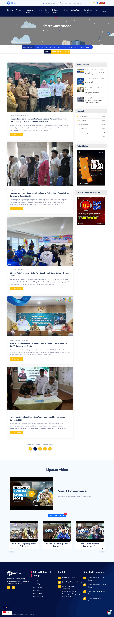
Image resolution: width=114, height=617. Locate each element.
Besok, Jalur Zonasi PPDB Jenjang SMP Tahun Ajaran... (94, 73)
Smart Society (62, 47)
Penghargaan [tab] (56, 52)
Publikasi (65, 10)
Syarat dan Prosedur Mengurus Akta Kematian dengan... (94, 101)
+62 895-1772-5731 (50, 3)
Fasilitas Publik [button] (75, 10)
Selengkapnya (16, 134)
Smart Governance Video (58, 515)
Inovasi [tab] (66, 52)
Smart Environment (85, 47)
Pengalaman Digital (30, 11)
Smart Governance (28, 47)
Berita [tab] (47, 52)
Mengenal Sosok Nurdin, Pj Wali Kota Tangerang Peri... (94, 93)
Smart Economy (73, 47)
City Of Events (47, 11)
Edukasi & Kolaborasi (55, 11)
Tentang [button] (18, 10)
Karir (96, 10)
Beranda (10, 10)
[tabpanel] (57, 308)
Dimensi (39, 10)
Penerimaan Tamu (88, 11)
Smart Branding (50, 47)
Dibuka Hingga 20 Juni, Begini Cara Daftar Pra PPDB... (94, 82)
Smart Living (39, 47)
